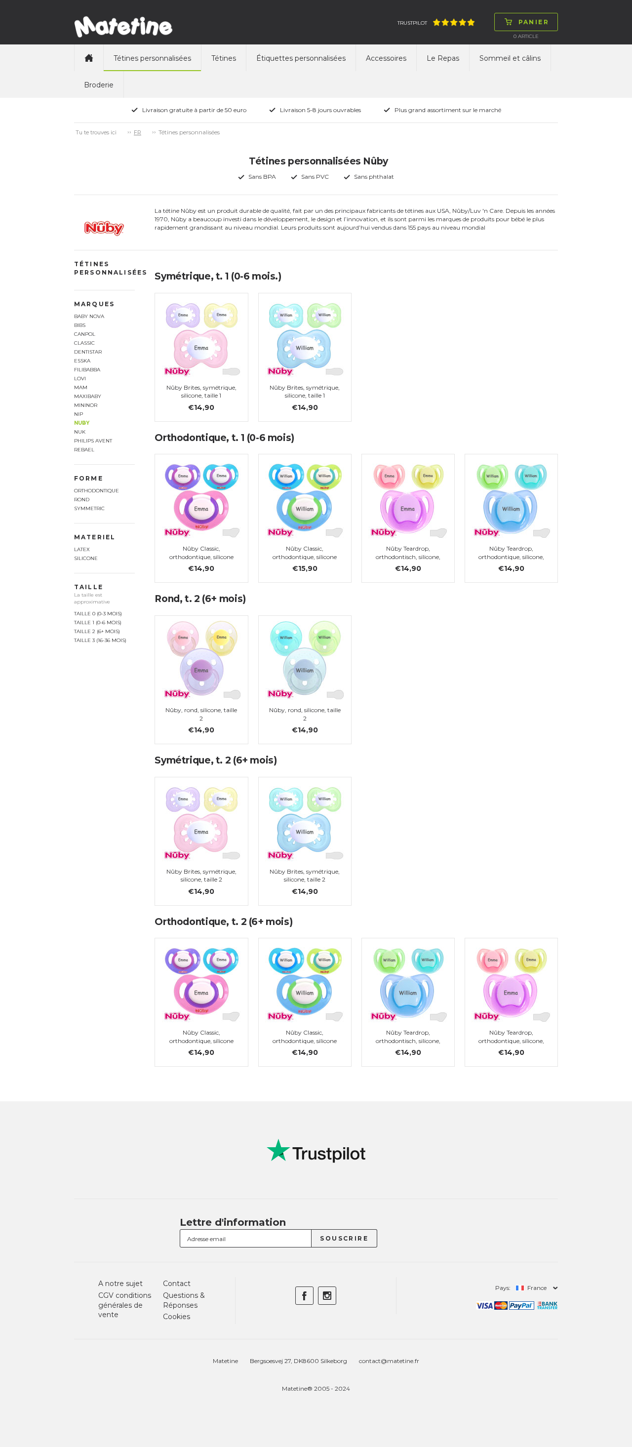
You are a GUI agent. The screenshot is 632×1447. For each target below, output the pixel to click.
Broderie (99, 84)
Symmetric (89, 508)
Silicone (86, 558)
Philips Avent (93, 441)
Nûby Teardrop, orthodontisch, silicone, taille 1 (408, 557)
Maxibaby (87, 396)
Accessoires (386, 58)
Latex (82, 549)
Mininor (85, 405)
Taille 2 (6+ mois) (97, 631)
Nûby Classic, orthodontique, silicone (201, 553)
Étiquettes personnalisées (301, 58)
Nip (78, 414)
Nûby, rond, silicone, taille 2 (201, 714)
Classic (84, 343)
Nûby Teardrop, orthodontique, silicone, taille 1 (511, 557)
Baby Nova (89, 316)
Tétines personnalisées (152, 58)
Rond (81, 499)
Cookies (176, 1316)
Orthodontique (96, 490)
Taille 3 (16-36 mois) (100, 640)
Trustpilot (412, 23)
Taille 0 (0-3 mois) (98, 613)
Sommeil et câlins (510, 58)
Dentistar (88, 352)
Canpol (84, 334)
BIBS (79, 325)
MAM (80, 387)
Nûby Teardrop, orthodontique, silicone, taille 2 (511, 1041)
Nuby (81, 423)
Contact (177, 1283)
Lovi (80, 378)
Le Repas (443, 58)
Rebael (84, 449)
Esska (82, 361)
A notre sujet (120, 1283)
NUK (79, 432)
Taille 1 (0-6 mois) (97, 622)
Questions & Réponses (184, 1300)
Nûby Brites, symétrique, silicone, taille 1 (201, 392)
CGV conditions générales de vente (124, 1305)
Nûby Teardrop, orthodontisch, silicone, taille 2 (408, 1041)
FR (137, 132)
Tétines (223, 58)
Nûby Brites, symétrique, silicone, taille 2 (201, 876)
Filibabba (87, 369)
